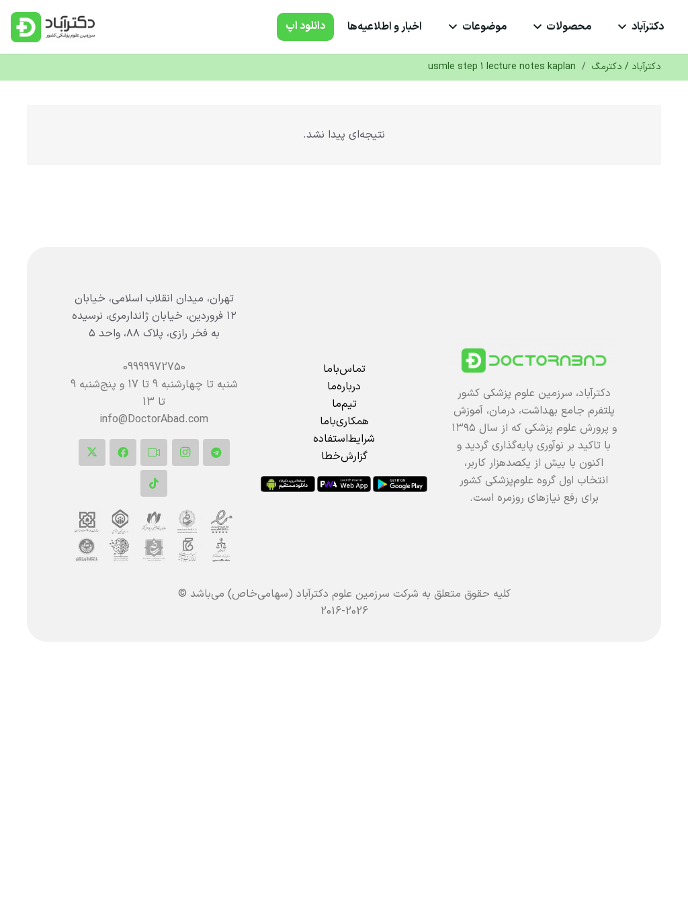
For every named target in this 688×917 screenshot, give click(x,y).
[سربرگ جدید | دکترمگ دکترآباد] (53, 27)
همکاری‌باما (344, 422)
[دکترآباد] (533, 360)
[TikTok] (153, 483)
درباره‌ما (344, 387)
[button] (625, 27)
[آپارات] (153, 452)
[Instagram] (185, 452)
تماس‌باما (344, 369)
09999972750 (154, 367)
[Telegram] (216, 452)
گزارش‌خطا (344, 456)
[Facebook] (123, 452)
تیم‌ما (344, 404)
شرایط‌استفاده (344, 439)
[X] (92, 452)
